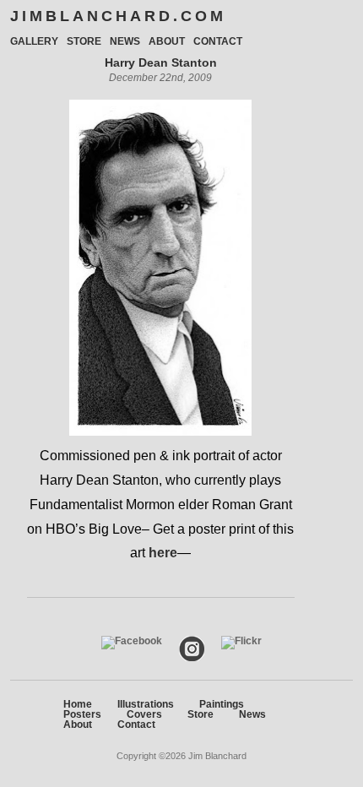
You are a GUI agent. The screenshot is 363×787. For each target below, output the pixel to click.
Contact (217, 41)
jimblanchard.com (118, 16)
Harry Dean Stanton (161, 62)
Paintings (221, 704)
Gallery (34, 41)
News (125, 41)
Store (84, 41)
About (167, 41)
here (163, 552)
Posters (82, 714)
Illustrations (145, 704)
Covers (144, 714)
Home (77, 704)
